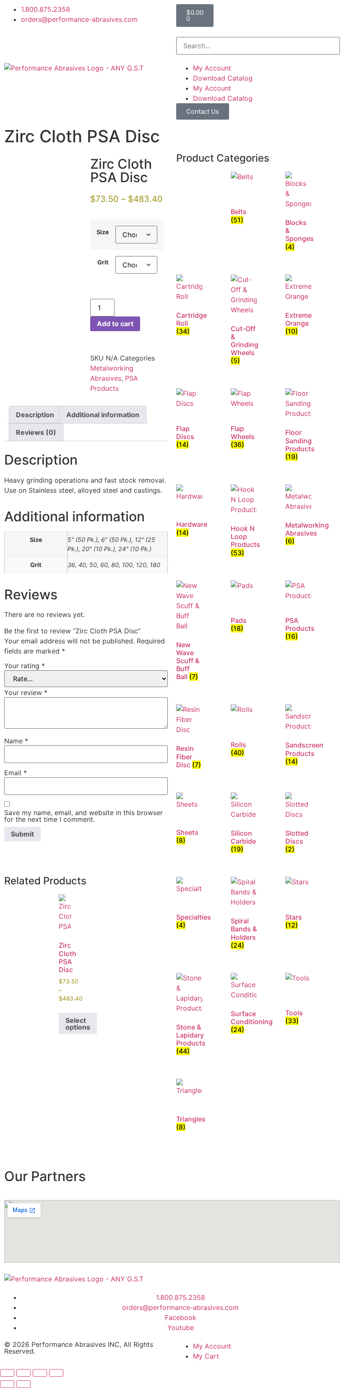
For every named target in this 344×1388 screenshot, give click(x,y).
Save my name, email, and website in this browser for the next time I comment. (83, 816)
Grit (103, 262)
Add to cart (115, 323)
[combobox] (258, 46)
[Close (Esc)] (56, 1373)
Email (15, 772)
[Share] (40, 1373)
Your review (25, 692)
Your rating (24, 665)
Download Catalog (223, 78)
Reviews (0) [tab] (36, 432)
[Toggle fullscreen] (23, 1373)
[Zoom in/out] (7, 1373)
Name (16, 740)
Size (102, 232)
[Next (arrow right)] (23, 1384)
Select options (77, 1023)
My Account (212, 68)
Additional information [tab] (102, 414)
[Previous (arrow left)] (7, 1384)
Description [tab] (35, 414)
